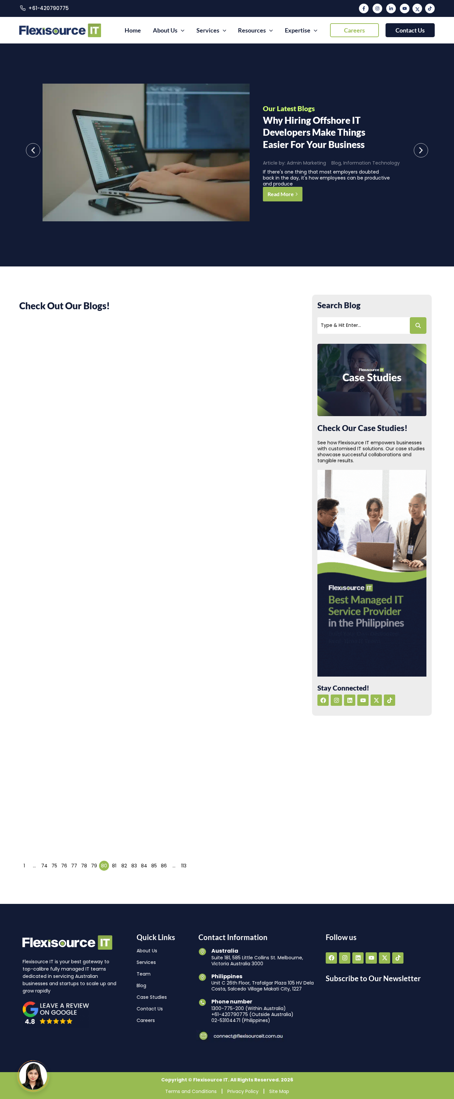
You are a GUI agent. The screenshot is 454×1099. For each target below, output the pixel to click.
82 (124, 865)
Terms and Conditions (191, 1091)
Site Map (279, 1091)
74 (44, 865)
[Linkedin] (391, 8)
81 (114, 865)
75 (54, 865)
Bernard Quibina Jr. (225, 596)
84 (144, 865)
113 (183, 865)
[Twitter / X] (417, 8)
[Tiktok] (430, 8)
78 (84, 865)
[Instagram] (377, 8)
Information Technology (371, 163)
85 (154, 865)
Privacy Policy (243, 1091)
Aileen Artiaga (220, 388)
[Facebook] (364, 8)
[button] (354, 30)
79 (94, 865)
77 (74, 865)
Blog (336, 163)
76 (64, 865)
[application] (180, 30)
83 (134, 865)
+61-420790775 (48, 8)
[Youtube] (404, 8)
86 (164, 865)
